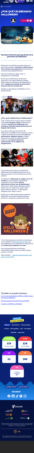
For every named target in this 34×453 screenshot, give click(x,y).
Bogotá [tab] (7, 325)
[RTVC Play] (25, 418)
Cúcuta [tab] (6, 328)
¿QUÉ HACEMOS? (23, 387)
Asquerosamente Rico (20, 242)
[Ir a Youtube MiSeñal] (13, 396)
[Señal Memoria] (9, 418)
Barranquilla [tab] (15, 328)
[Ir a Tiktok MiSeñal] (17, 396)
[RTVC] (17, 406)
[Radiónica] (25, 414)
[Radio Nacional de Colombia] (9, 414)
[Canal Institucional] (25, 411)
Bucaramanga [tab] (25, 325)
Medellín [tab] (13, 332)
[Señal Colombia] (8, 410)
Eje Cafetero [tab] (16, 325)
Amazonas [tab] (21, 332)
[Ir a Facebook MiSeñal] (9, 396)
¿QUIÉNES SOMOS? (11, 387)
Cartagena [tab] (27, 328)
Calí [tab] (21, 328)
